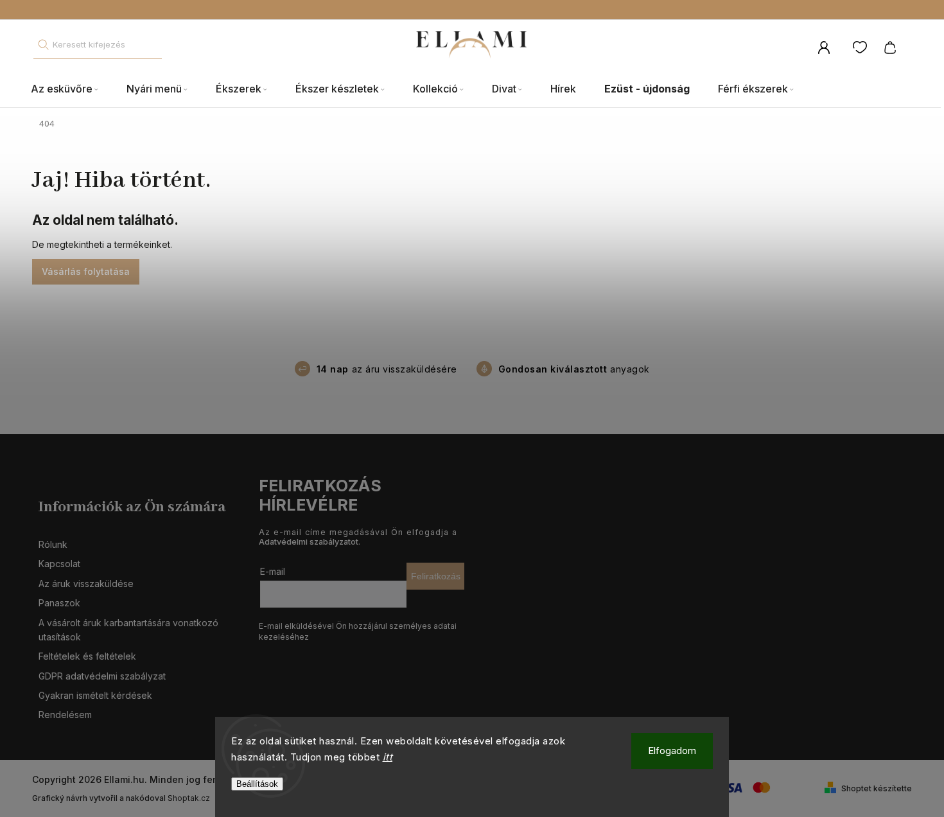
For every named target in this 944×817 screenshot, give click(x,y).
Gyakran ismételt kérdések (95, 695)
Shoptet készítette (876, 788)
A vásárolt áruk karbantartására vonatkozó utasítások (128, 629)
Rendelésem (65, 714)
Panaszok (59, 602)
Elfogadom (672, 750)
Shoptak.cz (189, 798)
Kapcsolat (59, 563)
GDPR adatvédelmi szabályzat (102, 676)
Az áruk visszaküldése (86, 583)
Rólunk (53, 544)
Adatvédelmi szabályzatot (308, 542)
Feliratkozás (435, 576)
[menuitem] (71, 89)
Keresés (43, 44)
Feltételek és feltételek (87, 656)
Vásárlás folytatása (86, 271)
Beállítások (257, 784)
